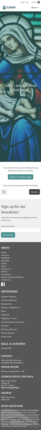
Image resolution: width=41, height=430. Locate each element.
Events (4, 263)
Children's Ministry (8, 296)
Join (27, 2)
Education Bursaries (9, 329)
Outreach (5, 325)
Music (3, 311)
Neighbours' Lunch (9, 318)
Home (3, 252)
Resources (5, 269)
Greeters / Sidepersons (10, 307)
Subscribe (8, 234)
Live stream (6, 274)
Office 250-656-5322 (9, 360)
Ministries (5, 260)
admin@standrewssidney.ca (12, 362)
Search (33, 2)
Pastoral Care (6, 304)
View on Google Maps (10, 387)
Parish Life (5, 315)
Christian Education (9, 300)
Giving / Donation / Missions (12, 277)
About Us (5, 255)
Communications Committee (12, 322)
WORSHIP (5, 258)
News (3, 266)
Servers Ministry (7, 333)
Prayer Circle (6, 336)
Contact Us (5, 280)
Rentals (4, 271)
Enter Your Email (7, 226)
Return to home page (20, 176)
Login (22, 2)
